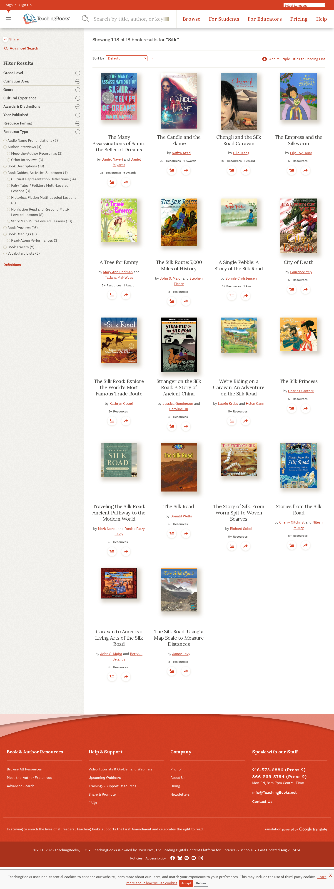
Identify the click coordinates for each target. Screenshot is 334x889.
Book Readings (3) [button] (22, 234)
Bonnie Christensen (241, 278)
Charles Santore (301, 391)
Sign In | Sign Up (19, 4)
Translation (272, 829)
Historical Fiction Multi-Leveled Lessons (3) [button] (43, 200)
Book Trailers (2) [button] (20, 247)
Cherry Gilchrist (292, 522)
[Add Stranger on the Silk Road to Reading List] (171, 426)
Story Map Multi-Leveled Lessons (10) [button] (41, 221)
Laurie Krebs (228, 403)
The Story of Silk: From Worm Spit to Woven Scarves (238, 512)
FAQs (93, 802)
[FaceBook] (172, 858)
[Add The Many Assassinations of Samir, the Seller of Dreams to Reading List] (112, 182)
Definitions (12, 264)
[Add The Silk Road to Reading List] (112, 420)
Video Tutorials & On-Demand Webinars (120, 769)
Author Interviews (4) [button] (24, 146)
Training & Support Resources (112, 786)
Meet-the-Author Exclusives (29, 777)
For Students (224, 19)
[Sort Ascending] (151, 58)
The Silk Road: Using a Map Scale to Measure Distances (179, 637)
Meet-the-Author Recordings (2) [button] (36, 153)
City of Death (299, 262)
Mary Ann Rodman (118, 272)
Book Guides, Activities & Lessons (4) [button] (37, 172)
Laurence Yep (301, 272)
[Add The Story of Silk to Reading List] (231, 546)
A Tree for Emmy (119, 262)
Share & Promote (102, 794)
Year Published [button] (15, 115)
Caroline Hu (178, 409)
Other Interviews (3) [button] (27, 159)
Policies (136, 858)
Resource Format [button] (17, 123)
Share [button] (13, 39)
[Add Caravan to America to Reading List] (112, 676)
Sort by (98, 58)
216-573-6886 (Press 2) (279, 770)
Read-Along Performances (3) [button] (35, 240)
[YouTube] (194, 858)
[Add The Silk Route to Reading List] (171, 301)
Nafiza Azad (181, 153)
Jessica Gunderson (177, 403)
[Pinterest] (187, 858)
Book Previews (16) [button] (22, 227)
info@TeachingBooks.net (274, 792)
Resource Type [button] (15, 131)
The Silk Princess (299, 381)
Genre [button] (8, 89)
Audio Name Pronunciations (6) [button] (32, 140)
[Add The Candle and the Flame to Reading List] (171, 170)
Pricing (299, 19)
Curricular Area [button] (16, 81)
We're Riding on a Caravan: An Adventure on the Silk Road (238, 387)
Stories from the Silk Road (299, 509)
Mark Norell (107, 528)
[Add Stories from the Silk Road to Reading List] (291, 545)
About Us (177, 777)
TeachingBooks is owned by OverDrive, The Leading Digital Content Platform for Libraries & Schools (173, 850)
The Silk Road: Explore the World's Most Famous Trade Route (119, 387)
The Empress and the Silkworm (298, 140)
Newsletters (180, 794)
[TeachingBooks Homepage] (43, 19)
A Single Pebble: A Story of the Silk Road (238, 265)
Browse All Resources (24, 769)
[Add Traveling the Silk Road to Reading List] (112, 551)
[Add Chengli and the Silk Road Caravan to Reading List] (231, 170)
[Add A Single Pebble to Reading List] (231, 295)
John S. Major (171, 278)
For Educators (265, 19)
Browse (191, 19)
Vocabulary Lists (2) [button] (23, 253)
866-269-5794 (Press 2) (279, 777)
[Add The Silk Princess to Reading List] (291, 408)
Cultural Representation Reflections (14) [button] (43, 179)
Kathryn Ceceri (121, 403)
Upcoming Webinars (105, 777)
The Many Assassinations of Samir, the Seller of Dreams (118, 143)
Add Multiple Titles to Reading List (296, 59)
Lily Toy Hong (301, 153)
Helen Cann (255, 403)
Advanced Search (23, 48)
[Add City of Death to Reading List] (291, 289)
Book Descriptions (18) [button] (25, 166)
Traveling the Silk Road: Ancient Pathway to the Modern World (118, 512)
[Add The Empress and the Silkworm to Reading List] (291, 170)
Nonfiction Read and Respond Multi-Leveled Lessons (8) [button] (40, 212)
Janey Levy (181, 653)
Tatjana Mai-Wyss (119, 277)
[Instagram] (201, 858)
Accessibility (155, 858)
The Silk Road (179, 506)
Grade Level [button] (13, 73)
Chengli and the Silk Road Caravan (238, 140)
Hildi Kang (241, 153)
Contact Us (262, 801)
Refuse (201, 883)
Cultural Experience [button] (19, 98)
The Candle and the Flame (179, 140)
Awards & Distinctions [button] (21, 106)
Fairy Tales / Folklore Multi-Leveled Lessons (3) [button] (39, 188)
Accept (186, 883)
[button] (8, 19)
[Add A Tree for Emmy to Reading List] (112, 294)
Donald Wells (181, 516)
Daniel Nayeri (112, 159)
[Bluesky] (180, 858)
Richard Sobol (241, 528)
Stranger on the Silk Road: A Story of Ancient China (179, 387)
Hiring (175, 786)
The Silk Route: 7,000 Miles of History (179, 265)
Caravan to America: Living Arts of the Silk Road (119, 637)
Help (321, 19)
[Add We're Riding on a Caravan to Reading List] (231, 420)
